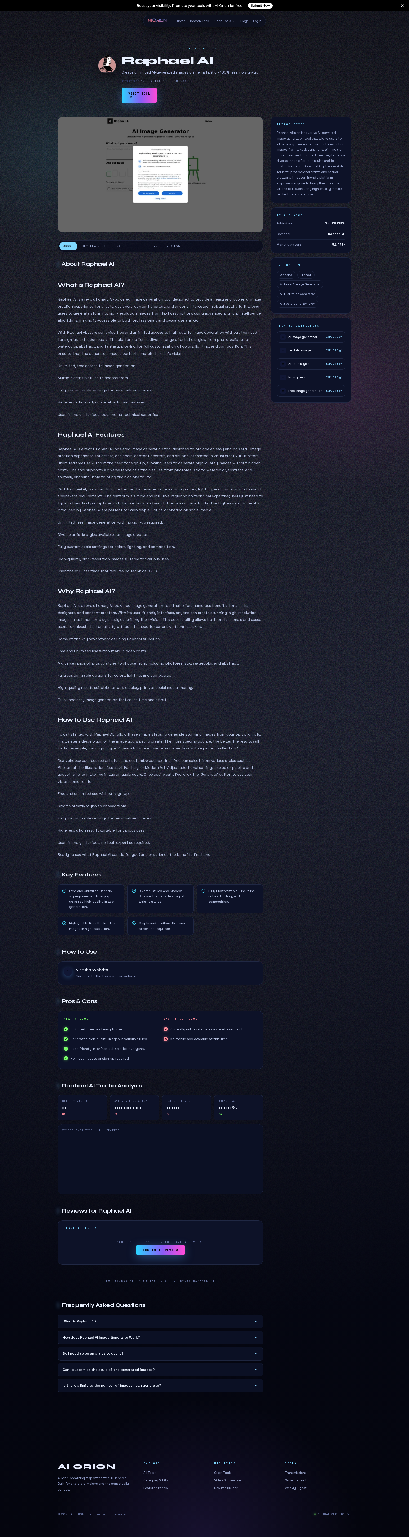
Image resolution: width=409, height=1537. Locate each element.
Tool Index (212, 48)
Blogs (244, 21)
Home (181, 21)
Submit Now (260, 5)
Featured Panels (155, 1488)
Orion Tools (222, 21)
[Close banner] (402, 6)
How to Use (124, 246)
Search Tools (200, 21)
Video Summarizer (227, 1480)
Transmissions (296, 1473)
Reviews (173, 246)
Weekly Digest (296, 1488)
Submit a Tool (295, 1480)
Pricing (150, 246)
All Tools (149, 1473)
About (68, 246)
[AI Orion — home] (159, 21)
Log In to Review (160, 1250)
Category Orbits (155, 1480)
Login (257, 21)
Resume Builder (226, 1488)
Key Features (94, 246)
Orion (192, 48)
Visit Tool (139, 94)
